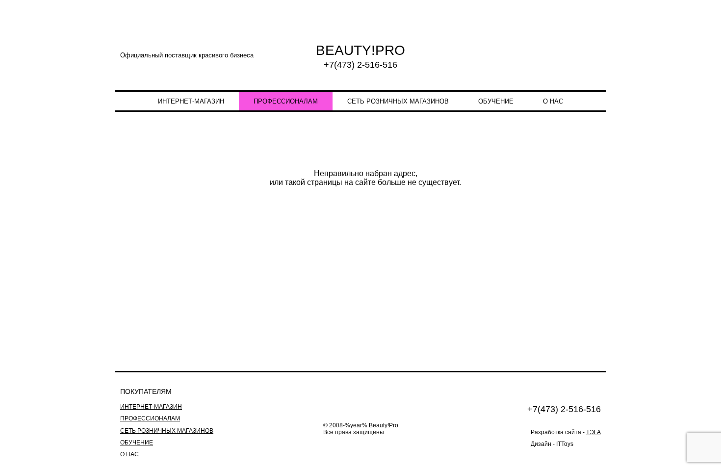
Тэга (593, 432)
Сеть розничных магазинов (398, 101)
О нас (553, 101)
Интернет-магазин (191, 101)
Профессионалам (286, 101)
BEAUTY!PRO (360, 50)
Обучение (496, 101)
